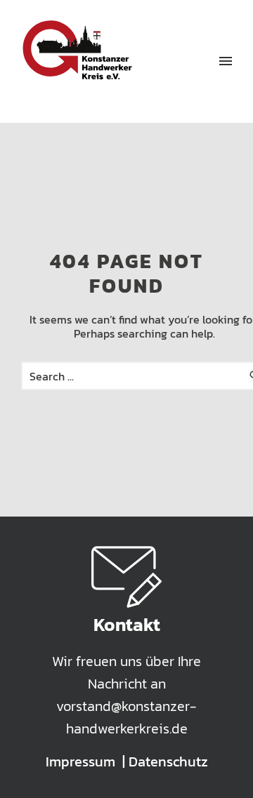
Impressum (80, 761)
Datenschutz (168, 761)
